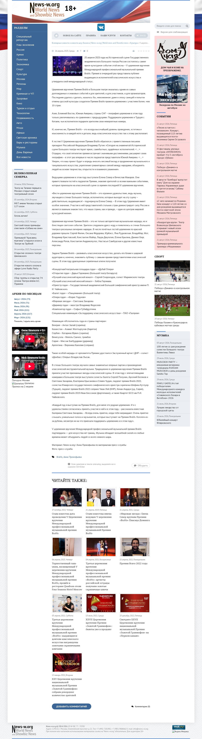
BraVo (59, 456)
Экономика (22, 64)
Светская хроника (26, 137)
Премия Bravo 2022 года (133, 563)
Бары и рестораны (26, 142)
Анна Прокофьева (72, 456)
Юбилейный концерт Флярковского (167, 421)
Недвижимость (25, 118)
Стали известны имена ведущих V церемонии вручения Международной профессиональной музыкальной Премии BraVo (98, 523)
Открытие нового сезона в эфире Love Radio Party (27, 267)
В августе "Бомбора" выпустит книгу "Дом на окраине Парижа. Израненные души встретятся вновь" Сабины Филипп (172, 185)
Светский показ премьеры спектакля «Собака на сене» (28, 227)
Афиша (20, 132)
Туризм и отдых (25, 108)
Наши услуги (108, 35)
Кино (19, 103)
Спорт (19, 69)
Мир (18, 88)
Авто (19, 123)
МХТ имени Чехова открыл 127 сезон (28, 205)
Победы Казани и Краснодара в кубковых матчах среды (171, 324)
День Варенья (24, 152)
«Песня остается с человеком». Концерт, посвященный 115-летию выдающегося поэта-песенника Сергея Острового (171, 133)
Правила (91, 35)
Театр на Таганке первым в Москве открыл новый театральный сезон (27, 190)
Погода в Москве (21, 380)
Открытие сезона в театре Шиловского (27, 254)
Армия (20, 54)
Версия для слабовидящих (174, 31)
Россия (20, 49)
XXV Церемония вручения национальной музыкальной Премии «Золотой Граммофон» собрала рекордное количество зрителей (67, 687)
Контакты (126, 35)
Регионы (21, 84)
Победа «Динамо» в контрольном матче (167, 169)
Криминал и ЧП (25, 93)
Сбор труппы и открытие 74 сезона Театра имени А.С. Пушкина (28, 280)
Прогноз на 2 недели (22, 386)
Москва (20, 79)
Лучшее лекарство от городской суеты (168, 409)
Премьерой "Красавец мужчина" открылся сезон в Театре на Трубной (28, 240)
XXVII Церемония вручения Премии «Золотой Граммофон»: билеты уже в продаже (99, 624)
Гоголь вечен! (21, 215)
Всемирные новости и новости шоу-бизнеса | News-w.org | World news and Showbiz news (90, 43)
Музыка (20, 147)
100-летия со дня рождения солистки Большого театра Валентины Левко (171, 349)
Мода (19, 127)
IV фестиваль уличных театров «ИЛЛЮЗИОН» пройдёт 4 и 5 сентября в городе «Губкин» (170, 153)
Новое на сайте (72, 35)
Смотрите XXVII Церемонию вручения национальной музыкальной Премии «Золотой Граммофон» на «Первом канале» (134, 627)
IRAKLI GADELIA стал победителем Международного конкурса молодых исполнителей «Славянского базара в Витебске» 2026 (171, 390)
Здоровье (22, 98)
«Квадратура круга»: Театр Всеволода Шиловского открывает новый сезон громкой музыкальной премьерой (170, 228)
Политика (22, 59)
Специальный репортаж (23, 38)
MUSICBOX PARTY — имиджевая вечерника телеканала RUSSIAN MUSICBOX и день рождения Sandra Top (171, 367)
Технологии (23, 113)
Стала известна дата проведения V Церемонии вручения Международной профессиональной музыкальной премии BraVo (67, 523)
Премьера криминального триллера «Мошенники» (170, 245)
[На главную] (47, 9)
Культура (21, 74)
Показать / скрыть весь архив (27, 321)
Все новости (23, 157)
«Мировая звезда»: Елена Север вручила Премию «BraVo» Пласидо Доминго (135, 517)
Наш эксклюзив (25, 44)
